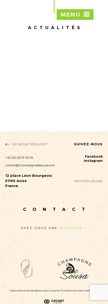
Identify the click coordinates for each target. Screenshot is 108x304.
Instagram (93, 161)
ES (100, 40)
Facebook (94, 156)
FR (99, 19)
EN (100, 26)
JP (100, 62)
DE (100, 54)
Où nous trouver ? (30, 144)
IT (100, 47)
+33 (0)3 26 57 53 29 (19, 157)
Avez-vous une (54, 228)
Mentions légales (88, 181)
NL (100, 33)
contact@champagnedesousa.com (29, 165)
